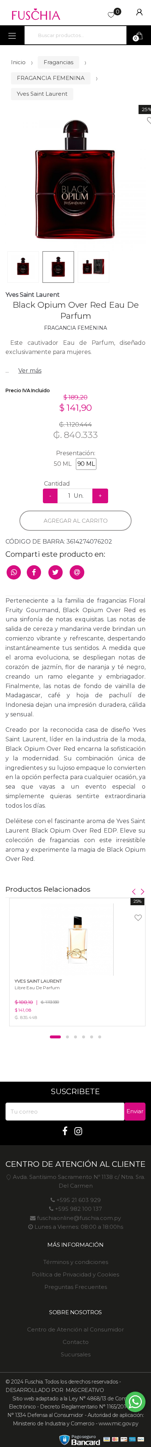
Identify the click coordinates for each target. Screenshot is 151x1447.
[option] (75, 181)
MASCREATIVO (84, 1390)
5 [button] (91, 1036)
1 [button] (55, 1036)
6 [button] (99, 1036)
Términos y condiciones (75, 1261)
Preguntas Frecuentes (75, 1286)
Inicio (18, 62)
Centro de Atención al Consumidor (75, 1329)
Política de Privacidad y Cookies (75, 1274)
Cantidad (57, 483)
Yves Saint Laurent (42, 93)
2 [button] (67, 1036)
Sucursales (76, 1354)
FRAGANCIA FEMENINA (51, 77)
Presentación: (75, 453)
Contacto (76, 1341)
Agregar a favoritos (128, 913)
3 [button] (75, 1036)
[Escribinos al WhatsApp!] (135, 1403)
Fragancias (58, 62)
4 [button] (83, 1036)
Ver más (29, 370)
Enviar (134, 1111)
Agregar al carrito (76, 520)
